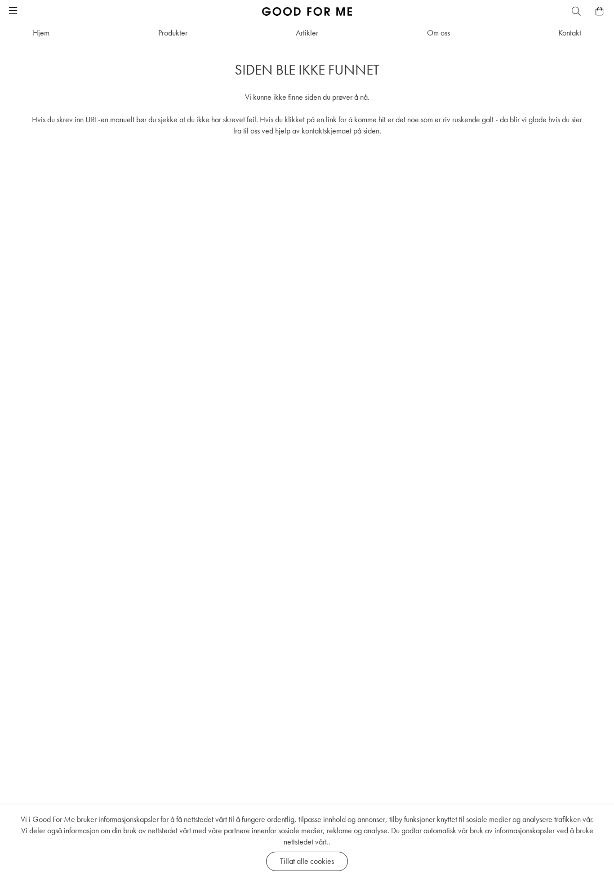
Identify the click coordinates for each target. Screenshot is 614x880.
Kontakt (569, 32)
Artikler (307, 32)
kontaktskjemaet (326, 130)
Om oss (438, 32)
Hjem (41, 32)
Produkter (172, 32)
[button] (13, 11)
